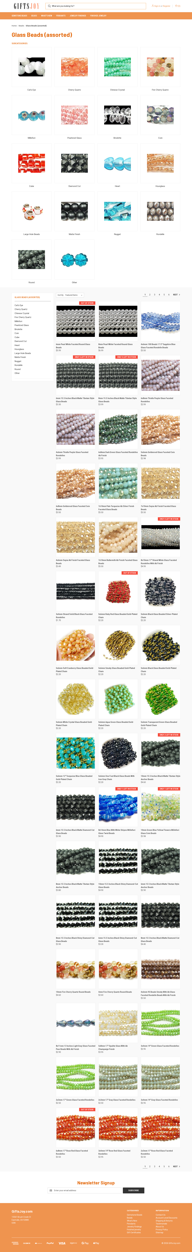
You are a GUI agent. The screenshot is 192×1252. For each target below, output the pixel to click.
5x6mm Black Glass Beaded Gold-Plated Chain (158, 670)
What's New (46, 16)
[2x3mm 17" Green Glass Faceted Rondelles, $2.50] (76, 1076)
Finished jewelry (98, 16)
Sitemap (159, 1232)
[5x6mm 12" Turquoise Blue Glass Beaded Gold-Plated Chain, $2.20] (76, 753)
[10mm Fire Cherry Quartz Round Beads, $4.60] (76, 968)
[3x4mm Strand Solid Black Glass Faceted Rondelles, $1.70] (76, 591)
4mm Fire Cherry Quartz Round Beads (115, 992)
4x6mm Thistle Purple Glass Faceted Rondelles (72, 454)
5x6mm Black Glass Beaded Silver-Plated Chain (159, 616)
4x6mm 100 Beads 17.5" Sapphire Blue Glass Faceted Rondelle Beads (158, 346)
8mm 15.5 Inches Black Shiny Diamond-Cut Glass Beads (75, 939)
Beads (34, 16)
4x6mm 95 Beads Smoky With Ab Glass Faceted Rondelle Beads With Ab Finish (158, 993)
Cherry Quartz (21, 309)
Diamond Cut (21, 341)
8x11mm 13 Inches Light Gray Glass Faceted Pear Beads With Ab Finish (75, 1047)
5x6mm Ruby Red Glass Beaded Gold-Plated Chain (117, 616)
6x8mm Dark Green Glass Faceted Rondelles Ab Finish (118, 454)
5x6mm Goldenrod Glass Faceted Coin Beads (158, 454)
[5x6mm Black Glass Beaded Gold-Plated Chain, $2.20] (160, 645)
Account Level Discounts (166, 1218)
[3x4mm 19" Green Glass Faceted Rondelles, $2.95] (160, 1022)
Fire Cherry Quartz (23, 317)
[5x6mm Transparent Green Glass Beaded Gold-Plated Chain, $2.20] (160, 699)
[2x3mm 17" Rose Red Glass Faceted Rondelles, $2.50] (160, 1127)
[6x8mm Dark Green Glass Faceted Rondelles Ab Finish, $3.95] (118, 429)
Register (166, 6)
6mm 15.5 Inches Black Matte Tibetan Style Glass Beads (75, 400)
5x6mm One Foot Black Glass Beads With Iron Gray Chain (116, 778)
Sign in (157, 6)
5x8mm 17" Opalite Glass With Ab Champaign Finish (113, 1047)
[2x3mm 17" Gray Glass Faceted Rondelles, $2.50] (118, 1076)
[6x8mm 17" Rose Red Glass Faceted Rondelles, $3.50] (76, 1127)
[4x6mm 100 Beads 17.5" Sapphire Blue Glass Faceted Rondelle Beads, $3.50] (160, 321)
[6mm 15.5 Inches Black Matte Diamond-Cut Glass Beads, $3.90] (76, 807)
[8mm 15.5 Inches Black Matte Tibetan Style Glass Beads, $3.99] (118, 375)
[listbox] (74, 295)
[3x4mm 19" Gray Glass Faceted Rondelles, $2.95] (160, 1076)
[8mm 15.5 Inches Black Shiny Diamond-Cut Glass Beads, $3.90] (76, 915)
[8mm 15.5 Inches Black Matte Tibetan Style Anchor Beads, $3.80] (76, 861)
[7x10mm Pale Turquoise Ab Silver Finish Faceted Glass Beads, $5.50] (118, 483)
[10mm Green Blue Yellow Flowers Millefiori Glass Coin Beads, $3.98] (160, 807)
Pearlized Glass (22, 325)
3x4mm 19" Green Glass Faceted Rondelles (160, 1046)
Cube (17, 337)
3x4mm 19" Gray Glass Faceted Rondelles (159, 1100)
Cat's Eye (19, 305)
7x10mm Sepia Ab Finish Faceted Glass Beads (158, 508)
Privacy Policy (162, 1229)
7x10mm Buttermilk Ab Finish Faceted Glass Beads (117, 562)
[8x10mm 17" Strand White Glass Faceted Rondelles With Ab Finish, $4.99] (160, 537)
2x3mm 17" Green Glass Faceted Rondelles (75, 1100)
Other (17, 373)
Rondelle (18, 365)
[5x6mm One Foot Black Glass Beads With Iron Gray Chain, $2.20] (118, 753)
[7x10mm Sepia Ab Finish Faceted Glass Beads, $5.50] (160, 483)
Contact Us (160, 1215)
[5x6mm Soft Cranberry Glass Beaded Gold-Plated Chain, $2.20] (76, 645)
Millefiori (18, 321)
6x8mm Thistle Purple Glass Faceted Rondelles (157, 400)
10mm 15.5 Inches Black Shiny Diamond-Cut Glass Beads (118, 885)
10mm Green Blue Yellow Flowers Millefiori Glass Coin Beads (160, 832)
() (178, 6)
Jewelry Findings (78, 16)
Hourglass (19, 349)
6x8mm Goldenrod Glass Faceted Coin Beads (73, 508)
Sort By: (61, 295)
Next (175, 295)
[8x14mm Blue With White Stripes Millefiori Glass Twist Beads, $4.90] (118, 807)
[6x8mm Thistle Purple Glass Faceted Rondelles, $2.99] (160, 375)
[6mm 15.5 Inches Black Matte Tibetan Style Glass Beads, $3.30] (76, 375)
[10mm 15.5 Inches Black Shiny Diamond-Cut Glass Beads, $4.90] (118, 861)
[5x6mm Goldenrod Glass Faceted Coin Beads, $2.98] (160, 429)
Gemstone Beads (19, 16)
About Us (160, 1227)
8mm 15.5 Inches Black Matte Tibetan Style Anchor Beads (75, 885)
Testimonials (161, 1224)
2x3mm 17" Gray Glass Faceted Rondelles (116, 1100)
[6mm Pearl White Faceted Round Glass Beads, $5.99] (76, 321)
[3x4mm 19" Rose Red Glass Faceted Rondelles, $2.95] (118, 1127)
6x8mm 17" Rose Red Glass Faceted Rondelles (72, 1152)
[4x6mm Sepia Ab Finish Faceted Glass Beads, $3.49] (76, 537)
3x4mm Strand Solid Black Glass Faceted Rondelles (74, 616)
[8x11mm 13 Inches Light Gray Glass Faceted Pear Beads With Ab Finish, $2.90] (76, 1022)
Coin (17, 333)
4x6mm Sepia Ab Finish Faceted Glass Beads (73, 562)
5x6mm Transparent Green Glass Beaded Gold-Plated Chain (159, 724)
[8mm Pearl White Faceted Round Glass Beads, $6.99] (118, 321)
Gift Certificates (134, 1232)
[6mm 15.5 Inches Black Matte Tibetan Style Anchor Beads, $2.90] (160, 861)
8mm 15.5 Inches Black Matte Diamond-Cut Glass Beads (160, 939)
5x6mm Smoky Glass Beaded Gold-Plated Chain (116, 670)
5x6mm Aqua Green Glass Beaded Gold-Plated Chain (116, 724)
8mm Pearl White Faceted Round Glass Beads (115, 346)
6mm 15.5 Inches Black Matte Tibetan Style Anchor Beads (160, 885)
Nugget (18, 361)
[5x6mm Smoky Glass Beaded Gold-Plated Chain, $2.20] (118, 645)
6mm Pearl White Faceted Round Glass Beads (73, 346)
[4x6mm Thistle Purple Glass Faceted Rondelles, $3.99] (76, 429)
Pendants (60, 16)
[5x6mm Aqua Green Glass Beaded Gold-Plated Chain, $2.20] (118, 699)
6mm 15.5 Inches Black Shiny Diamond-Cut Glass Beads (117, 939)
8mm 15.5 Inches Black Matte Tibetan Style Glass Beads (117, 400)
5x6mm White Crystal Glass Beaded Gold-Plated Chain (74, 724)
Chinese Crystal (22, 313)
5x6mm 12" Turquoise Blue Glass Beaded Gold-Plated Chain (74, 778)
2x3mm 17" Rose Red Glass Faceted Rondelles (157, 1152)
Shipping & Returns (164, 1221)
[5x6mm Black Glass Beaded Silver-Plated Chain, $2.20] (160, 591)
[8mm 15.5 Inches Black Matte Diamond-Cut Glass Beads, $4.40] (160, 915)
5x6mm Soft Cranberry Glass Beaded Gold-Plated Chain (75, 670)
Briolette (18, 329)
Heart (17, 345)
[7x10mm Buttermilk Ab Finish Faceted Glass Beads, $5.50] (118, 537)
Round (18, 369)
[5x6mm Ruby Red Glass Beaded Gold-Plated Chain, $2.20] (118, 591)
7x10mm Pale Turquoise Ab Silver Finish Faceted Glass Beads (116, 508)
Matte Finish (20, 357)
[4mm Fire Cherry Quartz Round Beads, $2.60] (118, 968)
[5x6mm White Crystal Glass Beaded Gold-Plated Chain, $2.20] (76, 699)
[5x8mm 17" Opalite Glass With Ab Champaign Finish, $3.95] (118, 1022)
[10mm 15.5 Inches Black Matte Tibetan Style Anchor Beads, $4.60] (160, 753)
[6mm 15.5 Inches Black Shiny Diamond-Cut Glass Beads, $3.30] (118, 915)
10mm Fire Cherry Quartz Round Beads (73, 992)
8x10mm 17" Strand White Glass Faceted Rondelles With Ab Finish (159, 562)
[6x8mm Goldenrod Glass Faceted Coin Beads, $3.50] (76, 483)
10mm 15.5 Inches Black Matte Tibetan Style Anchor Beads (160, 778)
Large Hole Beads (23, 353)
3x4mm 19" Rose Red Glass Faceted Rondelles (114, 1152)
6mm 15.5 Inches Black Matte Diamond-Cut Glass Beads (75, 832)
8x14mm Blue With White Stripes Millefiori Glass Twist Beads (116, 832)
